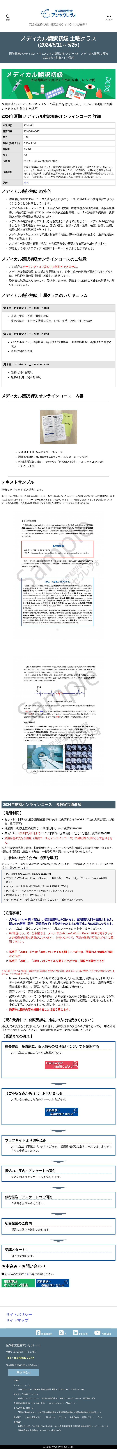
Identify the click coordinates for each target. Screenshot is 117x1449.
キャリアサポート (72, 1389)
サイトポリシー (19, 1314)
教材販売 (17, 1417)
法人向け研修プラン (33, 1417)
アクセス (62, 1417)
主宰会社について (25, 1389)
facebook (46, 1333)
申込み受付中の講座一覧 (23, 1408)
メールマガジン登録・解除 (50, 1430)
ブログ (99, 1417)
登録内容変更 (23, 1430)
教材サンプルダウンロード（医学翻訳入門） (78, 1398)
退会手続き (34, 1430)
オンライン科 (35, 1412)
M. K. (26, 182)
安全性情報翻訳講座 (65, 1412)
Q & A (82, 1389)
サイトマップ (17, 1320)
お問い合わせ (49, 1417)
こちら (28, 1274)
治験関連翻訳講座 (81, 1412)
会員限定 (17, 1422)
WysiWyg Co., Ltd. (63, 1446)
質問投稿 (76, 1426)
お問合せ (25, 1372)
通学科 (21, 1412)
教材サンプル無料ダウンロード (26, 1394)
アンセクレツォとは (22, 1385)
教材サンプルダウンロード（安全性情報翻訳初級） (38, 1398)
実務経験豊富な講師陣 (42, 1389)
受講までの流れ (58, 1389)
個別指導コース (95, 1412)
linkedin (82, 1333)
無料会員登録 (86, 1426)
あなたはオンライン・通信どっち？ (62, 1403)
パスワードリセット (100, 1426)
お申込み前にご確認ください (81, 1417)
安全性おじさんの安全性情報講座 (58, 1426)
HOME (16, 1380)
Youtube (106, 1333)
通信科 (27, 1412)
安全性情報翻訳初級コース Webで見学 (29, 1403)
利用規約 (21, 1426)
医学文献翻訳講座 (49, 1412)
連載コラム (40, 1426)
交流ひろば (30, 1426)
